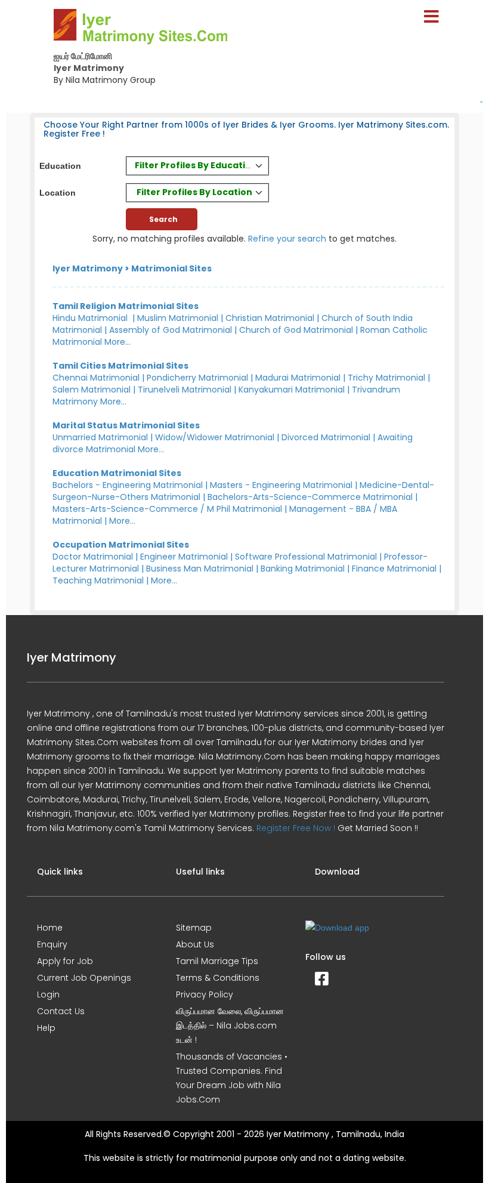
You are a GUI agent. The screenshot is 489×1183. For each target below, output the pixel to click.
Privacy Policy (204, 994)
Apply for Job (65, 961)
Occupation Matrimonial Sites (120, 545)
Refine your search (287, 239)
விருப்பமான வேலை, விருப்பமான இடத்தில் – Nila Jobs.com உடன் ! (230, 1025)
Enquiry (52, 944)
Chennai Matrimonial (96, 378)
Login (48, 994)
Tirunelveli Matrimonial (184, 390)
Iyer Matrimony (87, 268)
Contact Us (61, 1011)
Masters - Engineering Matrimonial (281, 485)
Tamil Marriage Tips (217, 961)
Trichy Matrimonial (386, 378)
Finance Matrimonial (394, 568)
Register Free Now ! (295, 828)
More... (117, 342)
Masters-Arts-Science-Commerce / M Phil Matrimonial (167, 509)
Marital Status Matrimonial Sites (126, 425)
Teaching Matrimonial (98, 580)
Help (46, 1028)
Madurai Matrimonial (298, 378)
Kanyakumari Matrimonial (292, 390)
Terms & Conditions (217, 978)
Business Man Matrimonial (199, 568)
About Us (195, 944)
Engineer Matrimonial (184, 557)
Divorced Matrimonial (325, 437)
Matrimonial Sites (171, 268)
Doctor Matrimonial (92, 557)
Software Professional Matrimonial (306, 557)
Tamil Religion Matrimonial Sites (125, 306)
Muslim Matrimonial (177, 318)
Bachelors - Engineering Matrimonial (127, 485)
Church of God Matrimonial (296, 330)
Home (50, 928)
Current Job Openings (84, 978)
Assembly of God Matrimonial (170, 330)
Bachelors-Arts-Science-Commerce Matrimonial (310, 497)
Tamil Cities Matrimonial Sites (120, 366)
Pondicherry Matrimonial (197, 378)
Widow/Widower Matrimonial (214, 437)
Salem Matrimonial (91, 390)
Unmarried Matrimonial (100, 437)
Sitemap (194, 928)
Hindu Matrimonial (90, 318)
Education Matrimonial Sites (116, 473)
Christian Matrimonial (269, 318)
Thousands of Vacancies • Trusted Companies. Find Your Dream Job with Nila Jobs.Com (231, 1078)
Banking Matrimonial (303, 568)
